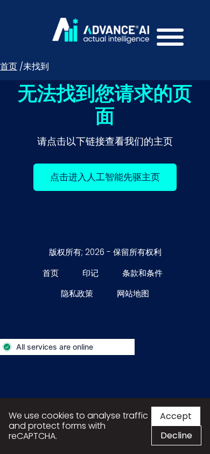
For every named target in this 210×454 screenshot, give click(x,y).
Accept (176, 416)
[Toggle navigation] (166, 39)
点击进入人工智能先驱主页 (113, 176)
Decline (176, 435)
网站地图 (133, 293)
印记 (90, 273)
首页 (8, 66)
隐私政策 (77, 293)
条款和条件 (142, 273)
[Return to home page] (100, 30)
